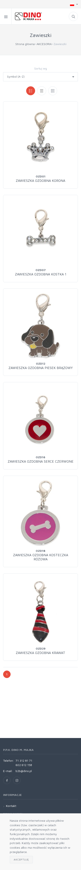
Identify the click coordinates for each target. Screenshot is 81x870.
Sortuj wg (40, 68)
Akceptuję (21, 859)
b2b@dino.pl (24, 771)
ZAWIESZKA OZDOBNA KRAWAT (40, 653)
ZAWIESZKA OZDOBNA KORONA (40, 180)
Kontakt (11, 806)
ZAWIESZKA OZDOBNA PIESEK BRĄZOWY (41, 368)
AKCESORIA (44, 44)
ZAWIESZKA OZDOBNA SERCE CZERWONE (41, 461)
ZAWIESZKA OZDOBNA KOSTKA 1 (40, 274)
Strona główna (25, 44)
